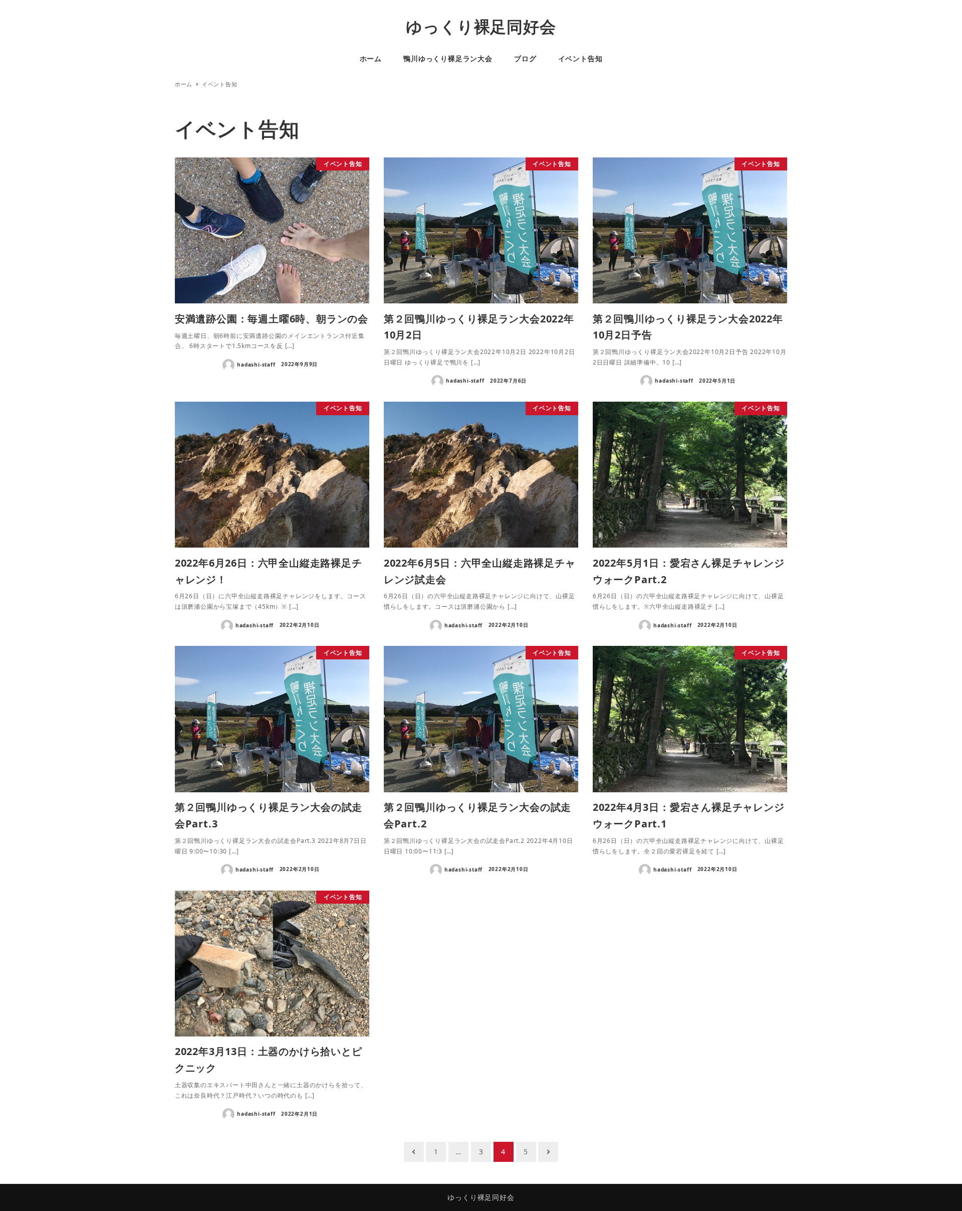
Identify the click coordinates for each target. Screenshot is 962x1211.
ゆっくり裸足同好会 (481, 26)
